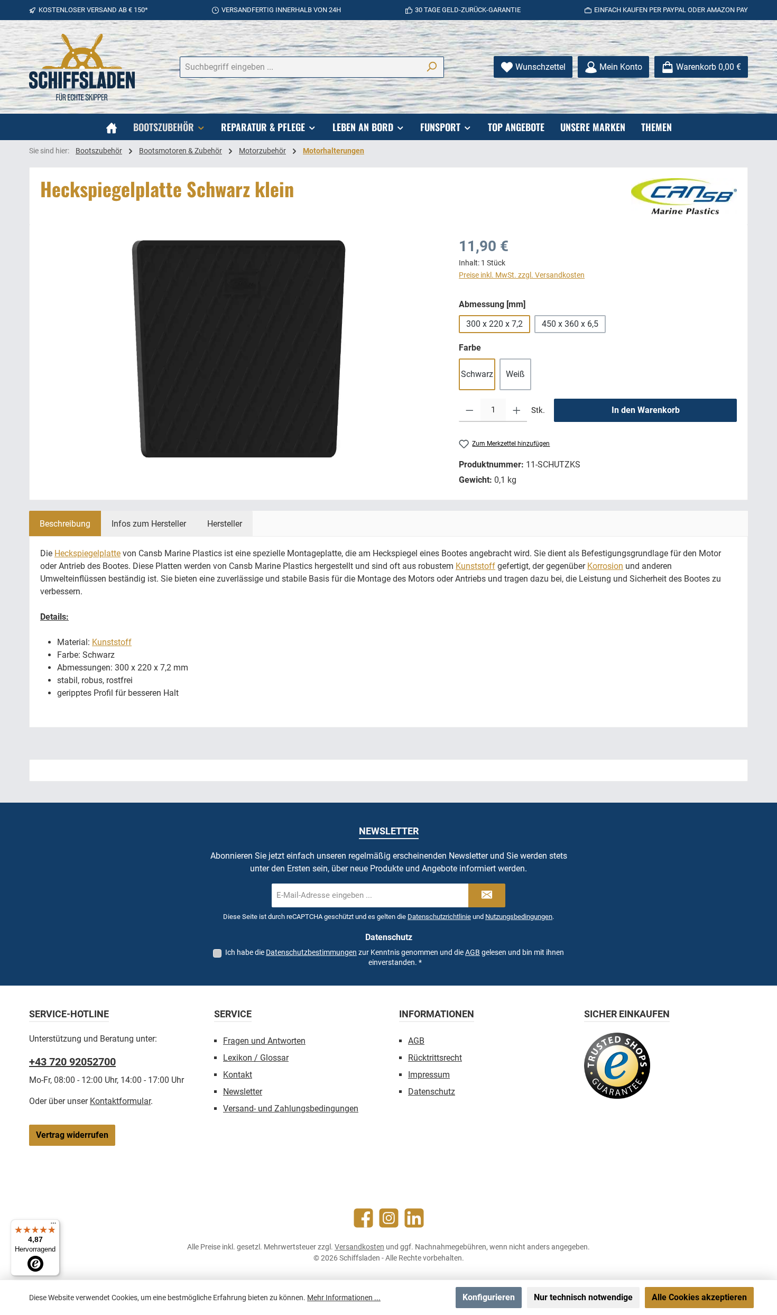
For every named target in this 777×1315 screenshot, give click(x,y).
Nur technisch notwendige (583, 1297)
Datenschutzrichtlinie (439, 917)
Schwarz (477, 374)
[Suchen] (431, 67)
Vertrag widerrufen (72, 1135)
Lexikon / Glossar (256, 1058)
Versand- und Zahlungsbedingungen (290, 1109)
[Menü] (53, 1225)
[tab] (65, 523)
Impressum (429, 1075)
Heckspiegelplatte (87, 553)
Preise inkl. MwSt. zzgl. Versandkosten (522, 275)
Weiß (515, 374)
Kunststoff (475, 566)
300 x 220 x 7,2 (494, 324)
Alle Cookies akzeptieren (699, 1297)
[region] (239, 349)
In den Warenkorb (646, 410)
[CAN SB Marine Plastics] (684, 196)
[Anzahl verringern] (469, 410)
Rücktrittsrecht (435, 1058)
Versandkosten (359, 1247)
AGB (472, 952)
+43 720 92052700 (72, 1061)
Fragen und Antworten (264, 1041)
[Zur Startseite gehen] (82, 67)
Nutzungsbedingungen (518, 917)
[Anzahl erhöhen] (517, 410)
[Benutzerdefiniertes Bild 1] (617, 1066)
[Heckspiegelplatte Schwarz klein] (239, 349)
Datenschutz (431, 1092)
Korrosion (605, 566)
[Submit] (486, 895)
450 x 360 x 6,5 (570, 324)
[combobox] (300, 67)
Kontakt (237, 1075)
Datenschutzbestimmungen (311, 952)
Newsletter (242, 1092)
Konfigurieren (488, 1297)
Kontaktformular (120, 1101)
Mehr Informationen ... (344, 1297)
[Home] (111, 127)
